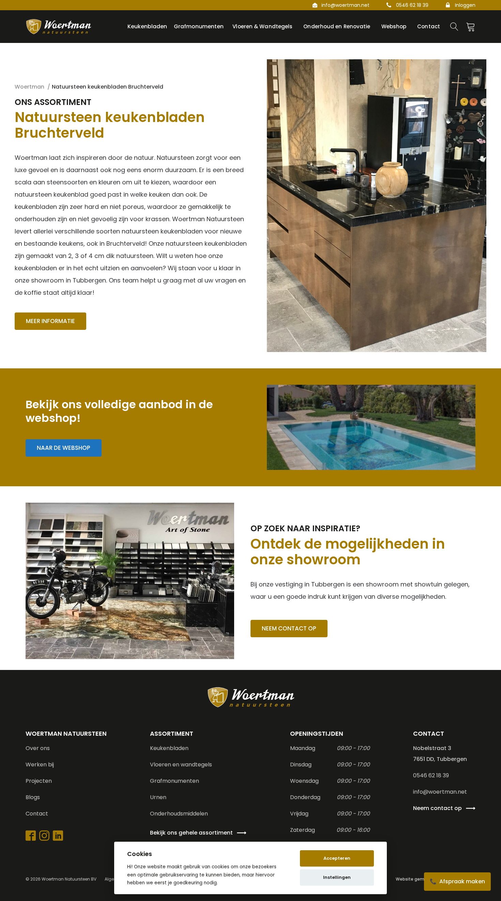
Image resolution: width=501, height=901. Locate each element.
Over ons (38, 748)
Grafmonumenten (174, 781)
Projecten (39, 781)
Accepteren (336, 858)
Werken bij (40, 764)
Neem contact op (289, 628)
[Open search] (454, 26)
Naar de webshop (63, 448)
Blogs (33, 797)
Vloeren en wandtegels (181, 764)
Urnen (158, 797)
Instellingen (337, 877)
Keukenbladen (169, 748)
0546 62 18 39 (412, 5)
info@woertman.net (345, 5)
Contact (37, 814)
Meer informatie (50, 321)
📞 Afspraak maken (457, 881)
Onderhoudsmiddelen (179, 814)
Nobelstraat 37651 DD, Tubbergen (440, 753)
